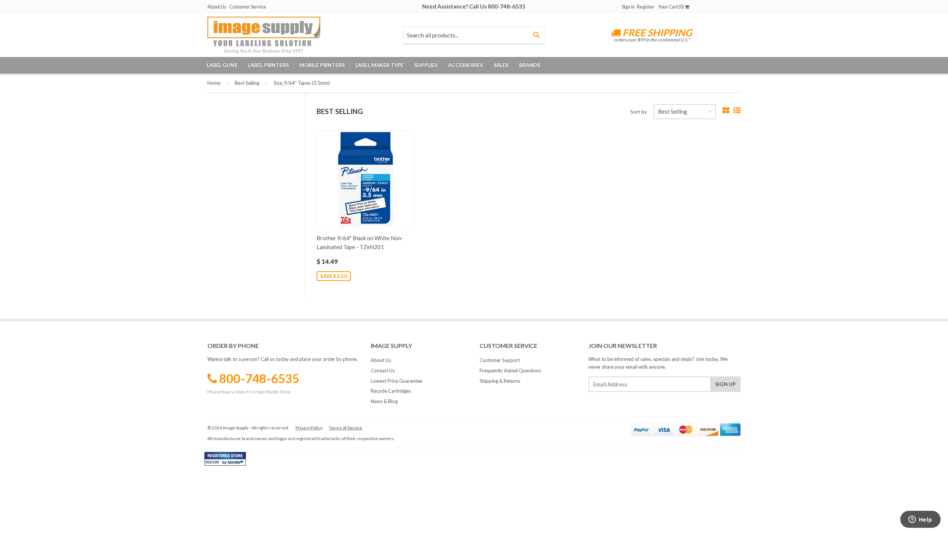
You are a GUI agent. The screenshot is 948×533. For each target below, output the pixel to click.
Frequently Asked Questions (510, 370)
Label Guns (222, 65)
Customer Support (500, 360)
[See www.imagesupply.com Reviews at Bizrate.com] (225, 459)
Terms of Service (345, 427)
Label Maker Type (380, 65)
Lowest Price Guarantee (396, 381)
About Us (216, 7)
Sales (501, 65)
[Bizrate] (236, 464)
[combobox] (474, 35)
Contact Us (383, 370)
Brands (529, 65)
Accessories (465, 65)
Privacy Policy (309, 427)
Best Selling (247, 83)
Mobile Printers (322, 65)
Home (213, 83)
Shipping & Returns (500, 381)
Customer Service (247, 7)
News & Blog (384, 401)
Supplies (425, 65)
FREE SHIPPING (656, 32)
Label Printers (268, 65)
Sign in (628, 7)
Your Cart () (671, 7)
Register (645, 7)
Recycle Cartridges (391, 391)
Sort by (638, 111)
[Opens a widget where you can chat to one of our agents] (920, 520)
